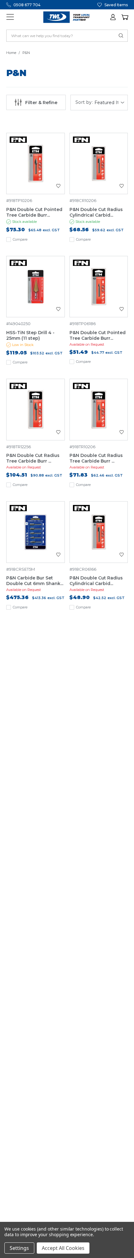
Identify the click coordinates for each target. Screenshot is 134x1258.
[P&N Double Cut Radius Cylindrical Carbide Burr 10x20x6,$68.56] (98, 163)
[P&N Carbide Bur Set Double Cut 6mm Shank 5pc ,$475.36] (35, 532)
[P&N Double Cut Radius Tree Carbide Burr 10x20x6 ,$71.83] (98, 409)
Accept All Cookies (63, 1248)
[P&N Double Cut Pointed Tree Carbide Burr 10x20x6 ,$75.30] (35, 163)
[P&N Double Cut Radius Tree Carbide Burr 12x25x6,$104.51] (35, 409)
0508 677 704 (27, 4)
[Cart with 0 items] (125, 17)
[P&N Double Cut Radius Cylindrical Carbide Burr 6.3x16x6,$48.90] (98, 532)
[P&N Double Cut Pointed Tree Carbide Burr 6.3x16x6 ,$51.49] (98, 286)
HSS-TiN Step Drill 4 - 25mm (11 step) (30, 335)
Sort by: (84, 102)
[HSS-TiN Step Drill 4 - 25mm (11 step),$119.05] (35, 286)
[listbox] (110, 102)
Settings (19, 1248)
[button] (113, 17)
